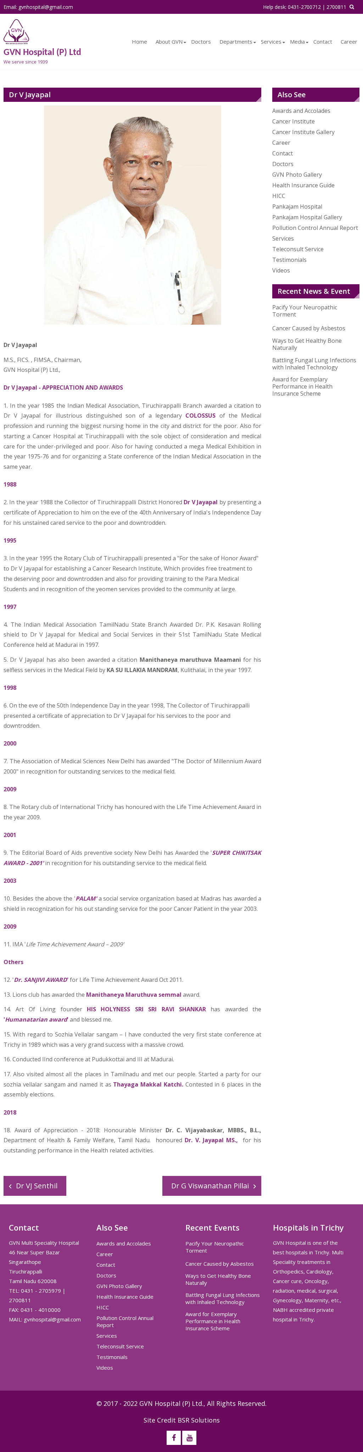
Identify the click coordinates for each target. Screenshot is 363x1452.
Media (297, 41)
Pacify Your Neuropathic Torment (304, 311)
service (145, 863)
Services (271, 41)
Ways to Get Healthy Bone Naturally (307, 344)
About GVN (169, 41)
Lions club (25, 995)
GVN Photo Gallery (297, 174)
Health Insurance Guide (303, 185)
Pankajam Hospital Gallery (307, 217)
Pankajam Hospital (297, 206)
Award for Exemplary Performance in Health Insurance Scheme (302, 386)
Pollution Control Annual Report (315, 228)
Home (139, 41)
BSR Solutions (199, 1420)
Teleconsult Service (298, 249)
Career (349, 41)
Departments (235, 41)
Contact (322, 41)
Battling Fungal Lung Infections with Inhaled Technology (314, 364)
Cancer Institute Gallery (303, 132)
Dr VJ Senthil (36, 1185)
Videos (281, 270)
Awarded (181, 624)
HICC (278, 196)
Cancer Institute (293, 121)
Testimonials (289, 260)
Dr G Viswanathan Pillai (210, 1185)
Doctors (201, 41)
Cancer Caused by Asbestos (308, 328)
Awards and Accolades (301, 111)
